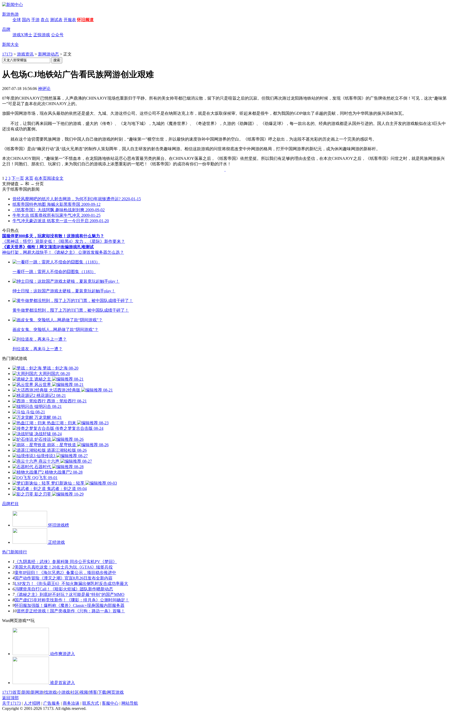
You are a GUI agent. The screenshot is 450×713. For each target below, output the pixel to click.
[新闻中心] (12, 4)
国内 (26, 19)
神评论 (44, 88)
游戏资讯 (25, 54)
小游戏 (63, 692)
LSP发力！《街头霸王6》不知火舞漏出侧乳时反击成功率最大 (71, 583)
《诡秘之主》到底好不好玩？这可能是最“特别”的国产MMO (69, 594)
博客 (93, 692)
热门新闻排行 (14, 552)
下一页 (17, 178)
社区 (75, 692)
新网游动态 (48, 54)
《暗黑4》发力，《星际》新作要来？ (90, 241)
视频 (84, 692)
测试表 (56, 19)
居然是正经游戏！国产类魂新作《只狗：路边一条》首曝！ (71, 611)
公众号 (57, 35)
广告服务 (51, 703)
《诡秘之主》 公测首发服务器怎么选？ (88, 252)
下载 (102, 692)
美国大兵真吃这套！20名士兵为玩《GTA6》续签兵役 (64, 567)
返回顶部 (10, 698)
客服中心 (110, 703)
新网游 (37, 692)
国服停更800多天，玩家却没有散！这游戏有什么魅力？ (53, 236)
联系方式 (90, 703)
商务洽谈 (71, 703)
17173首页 (11, 692)
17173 (7, 54)
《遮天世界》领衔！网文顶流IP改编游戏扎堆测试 (48, 247)
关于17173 (11, 703)
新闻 (26, 692)
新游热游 (10, 14)
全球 (16, 19)
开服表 (70, 19)
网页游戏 (115, 692)
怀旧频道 (85, 19)
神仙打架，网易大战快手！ (27, 252)
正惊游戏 (41, 35)
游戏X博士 (22, 35)
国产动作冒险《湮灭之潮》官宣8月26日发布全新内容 (64, 578)
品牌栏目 (10, 503)
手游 (35, 19)
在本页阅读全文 (49, 178)
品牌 (6, 29)
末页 (29, 178)
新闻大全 (10, 44)
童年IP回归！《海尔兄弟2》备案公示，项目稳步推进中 (65, 572)
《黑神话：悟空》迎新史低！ (29, 241)
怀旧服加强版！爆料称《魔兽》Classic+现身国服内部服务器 (69, 605)
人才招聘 (32, 703)
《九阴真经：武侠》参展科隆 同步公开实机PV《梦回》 (66, 561)
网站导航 (129, 703)
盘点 (45, 19)
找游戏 (50, 692)
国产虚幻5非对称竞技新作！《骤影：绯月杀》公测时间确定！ (72, 600)
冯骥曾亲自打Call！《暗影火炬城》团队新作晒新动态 (64, 589)
